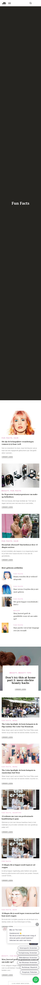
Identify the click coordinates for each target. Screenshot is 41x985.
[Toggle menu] (9, 3)
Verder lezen (7, 457)
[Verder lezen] (20, 423)
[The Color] (4, 3)
